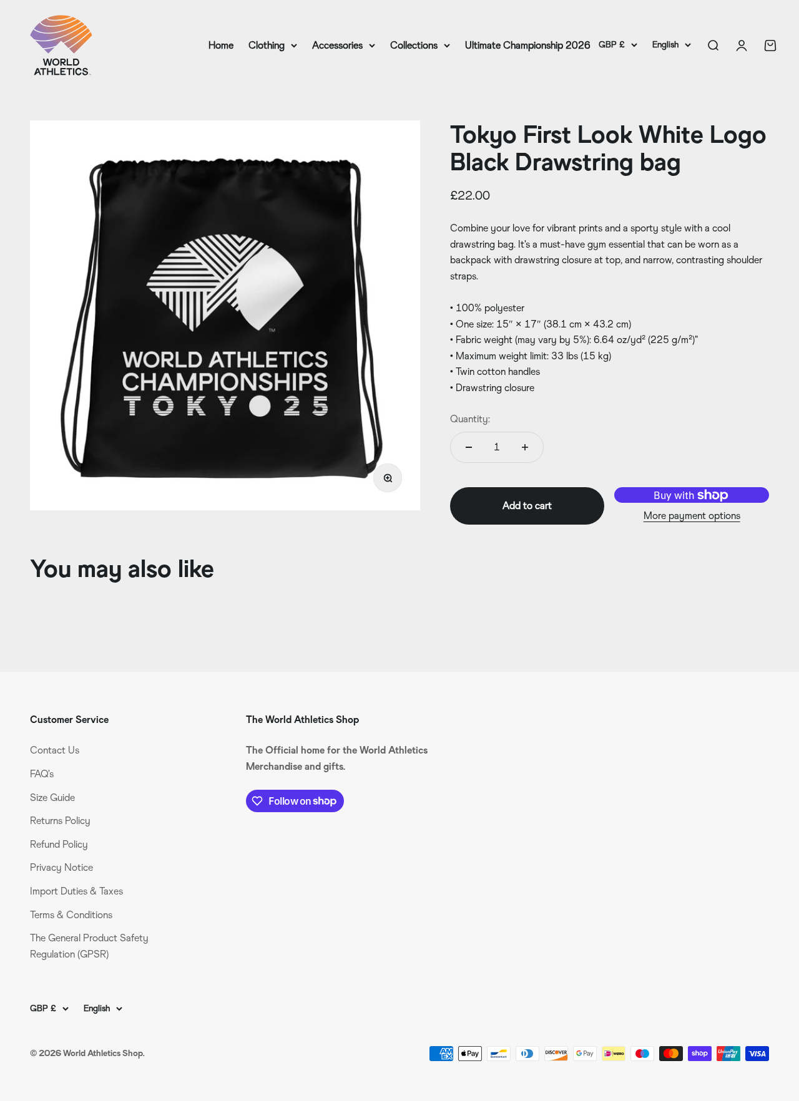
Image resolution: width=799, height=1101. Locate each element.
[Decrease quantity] (469, 447)
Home (220, 45)
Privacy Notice (61, 867)
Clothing (266, 45)
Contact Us (54, 750)
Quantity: (470, 419)
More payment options (692, 515)
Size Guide (52, 797)
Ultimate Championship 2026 (528, 45)
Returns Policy (60, 821)
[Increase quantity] (525, 447)
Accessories (337, 45)
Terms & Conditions (71, 915)
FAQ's (42, 774)
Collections (414, 45)
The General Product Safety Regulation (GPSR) (89, 946)
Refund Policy (59, 844)
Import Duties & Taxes (76, 891)
